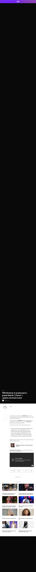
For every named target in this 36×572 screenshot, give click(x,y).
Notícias (20, 529)
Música (3, 390)
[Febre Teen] (18, 1)
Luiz (5, 410)
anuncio (18, 421)
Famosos (3, 529)
